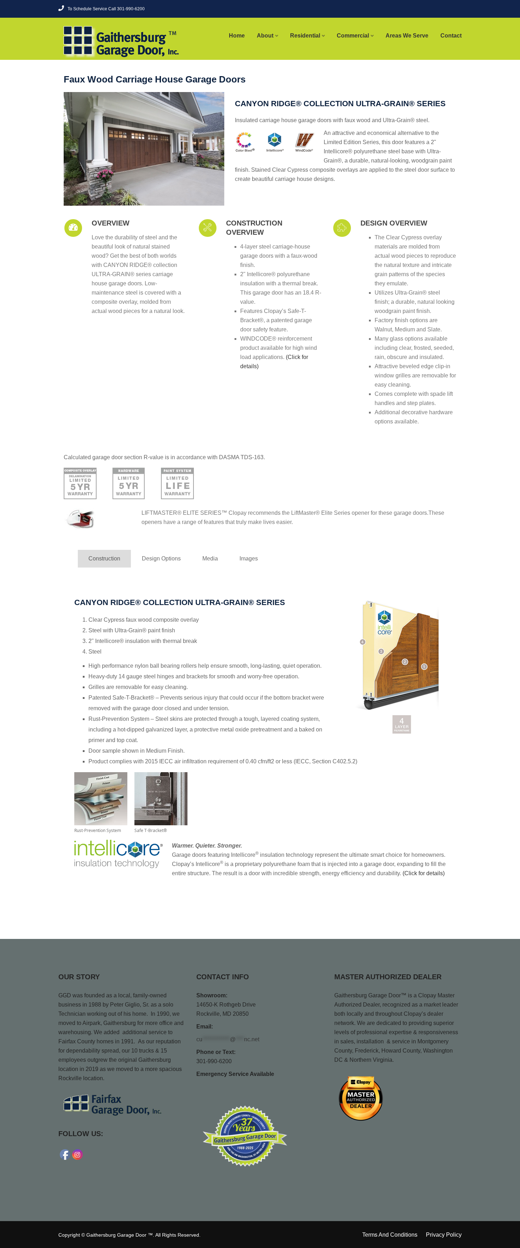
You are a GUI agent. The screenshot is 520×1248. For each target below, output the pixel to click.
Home (237, 36)
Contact (451, 36)
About (265, 36)
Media (210, 558)
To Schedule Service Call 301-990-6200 (106, 8)
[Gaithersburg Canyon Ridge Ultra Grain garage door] (144, 149)
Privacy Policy (444, 1235)
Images (248, 558)
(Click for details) (424, 873)
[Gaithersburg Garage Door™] (104, 41)
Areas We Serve (407, 36)
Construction (104, 558)
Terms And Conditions (389, 1235)
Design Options (161, 558)
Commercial (353, 36)
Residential (305, 36)
